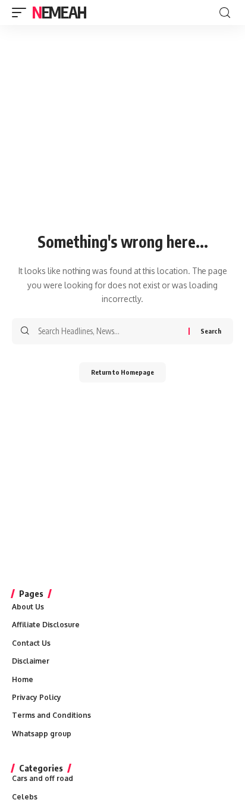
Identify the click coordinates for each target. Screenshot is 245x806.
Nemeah (59, 12)
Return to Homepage (122, 372)
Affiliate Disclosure (46, 624)
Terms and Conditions (51, 715)
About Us (28, 606)
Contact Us (31, 643)
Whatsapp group (41, 733)
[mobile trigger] (22, 12)
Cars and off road (42, 778)
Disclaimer (30, 660)
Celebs (24, 796)
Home (22, 679)
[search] (224, 13)
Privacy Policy (36, 697)
